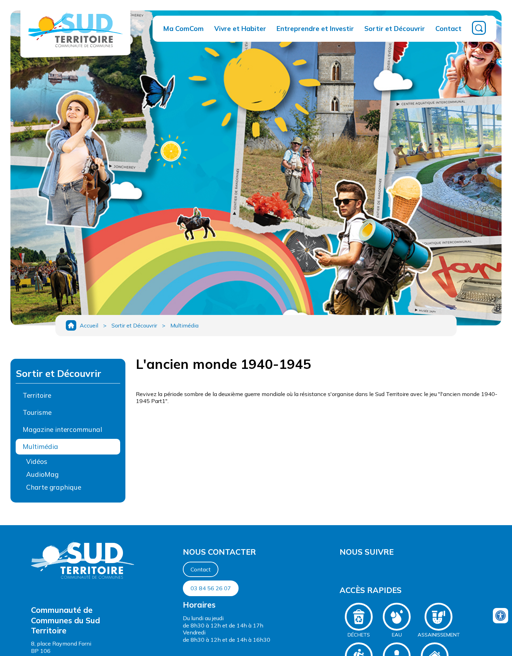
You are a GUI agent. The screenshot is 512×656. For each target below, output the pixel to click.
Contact (448, 28)
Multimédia (184, 325)
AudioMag (42, 474)
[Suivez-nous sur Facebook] (340, 569)
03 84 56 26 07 (211, 588)
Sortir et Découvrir (394, 28)
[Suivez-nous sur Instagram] (343, 569)
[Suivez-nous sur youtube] (341, 569)
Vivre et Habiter (240, 28)
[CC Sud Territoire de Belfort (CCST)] (75, 50)
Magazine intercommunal (62, 429)
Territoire (37, 395)
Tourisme (37, 412)
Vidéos (36, 461)
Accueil (89, 325)
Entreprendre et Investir (315, 28)
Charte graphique (53, 487)
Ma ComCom (183, 28)
